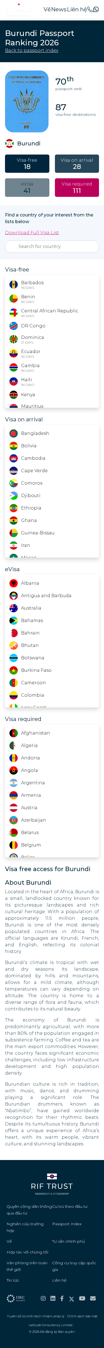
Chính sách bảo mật (82, 1316)
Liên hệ (77, 9)
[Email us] (93, 1298)
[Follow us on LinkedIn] (52, 1298)
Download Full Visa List (32, 232)
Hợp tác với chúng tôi (27, 1252)
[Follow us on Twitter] (71, 1298)
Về (47, 9)
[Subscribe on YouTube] (82, 1298)
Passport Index (67, 1223)
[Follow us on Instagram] (43, 1298)
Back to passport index (31, 50)
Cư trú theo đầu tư (69, 1206)
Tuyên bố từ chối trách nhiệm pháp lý (35, 1316)
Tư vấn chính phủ (68, 1241)
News (59, 9)
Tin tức (13, 1280)
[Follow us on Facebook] (62, 1298)
